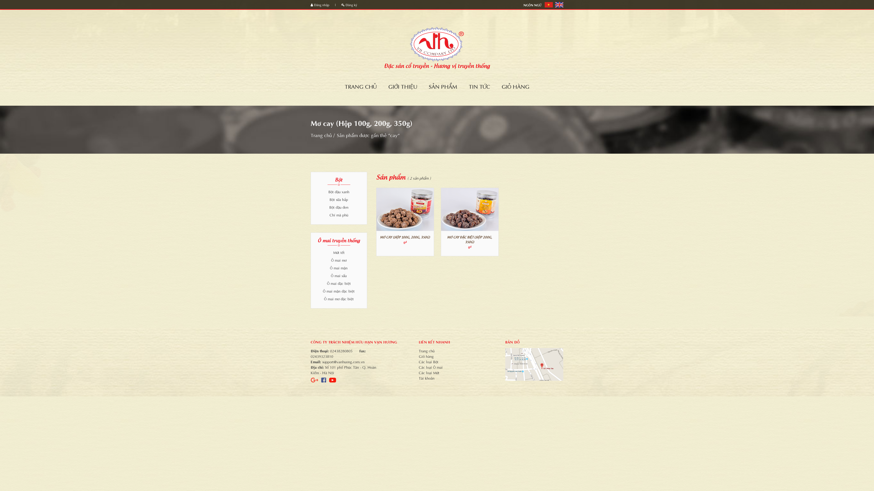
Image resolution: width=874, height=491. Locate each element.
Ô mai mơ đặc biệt (339, 298)
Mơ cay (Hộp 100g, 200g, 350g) (405, 237)
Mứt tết (339, 252)
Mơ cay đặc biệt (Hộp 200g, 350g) (469, 239)
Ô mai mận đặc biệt (339, 290)
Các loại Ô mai (431, 367)
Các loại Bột (428, 361)
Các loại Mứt (429, 372)
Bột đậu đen (338, 207)
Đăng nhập (321, 4)
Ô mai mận (339, 267)
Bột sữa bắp (339, 199)
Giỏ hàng (515, 86)
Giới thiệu (402, 86)
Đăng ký (351, 4)
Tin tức (479, 86)
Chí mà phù (339, 214)
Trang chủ (361, 86)
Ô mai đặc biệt (339, 283)
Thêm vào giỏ (406, 209)
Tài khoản (426, 378)
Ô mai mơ (339, 260)
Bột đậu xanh (338, 191)
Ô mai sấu (339, 275)
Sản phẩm (443, 86)
